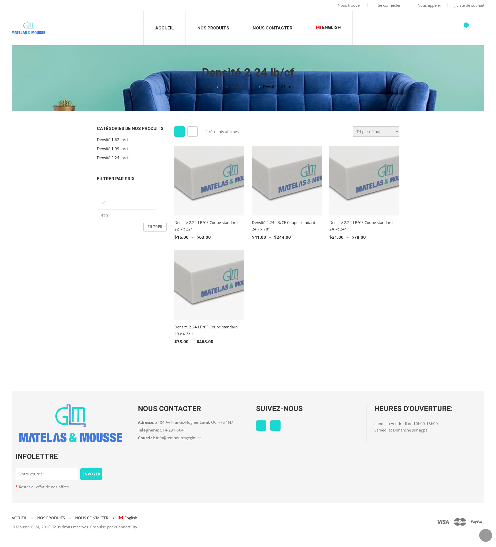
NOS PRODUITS (51, 517)
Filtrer (155, 226)
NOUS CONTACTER (91, 517)
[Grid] (179, 131)
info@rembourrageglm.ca (179, 437)
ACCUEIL (19, 517)
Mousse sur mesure (238, 86)
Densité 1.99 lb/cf (112, 148)
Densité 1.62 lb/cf (112, 139)
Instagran (275, 425)
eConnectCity (125, 526)
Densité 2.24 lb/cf (112, 157)
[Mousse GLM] (28, 27)
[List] (192, 131)
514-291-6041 (173, 430)
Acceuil (208, 86)
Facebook (261, 425)
